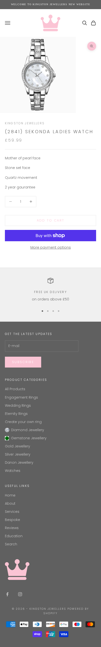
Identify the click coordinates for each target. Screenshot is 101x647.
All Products (15, 389)
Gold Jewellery (17, 446)
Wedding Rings (18, 405)
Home (10, 495)
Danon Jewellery (19, 462)
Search (11, 544)
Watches (12, 470)
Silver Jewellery (17, 454)
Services (12, 511)
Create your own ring (23, 421)
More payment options (50, 247)
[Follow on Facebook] (7, 594)
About (10, 503)
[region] (50, 290)
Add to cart (50, 220)
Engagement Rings (21, 397)
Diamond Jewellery (27, 429)
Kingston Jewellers (25, 123)
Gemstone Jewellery (29, 438)
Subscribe (23, 362)
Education (14, 536)
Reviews (12, 527)
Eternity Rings (16, 413)
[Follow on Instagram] (20, 594)
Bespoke (12, 519)
